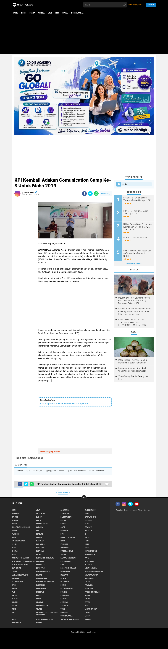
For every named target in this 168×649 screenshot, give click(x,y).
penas (14, 588)
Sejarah (39, 602)
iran (14, 554)
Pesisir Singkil (67, 588)
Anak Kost (40, 513)
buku (87, 524)
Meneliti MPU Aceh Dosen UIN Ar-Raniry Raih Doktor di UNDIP (137, 253)
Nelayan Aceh (17, 582)
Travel (65, 13)
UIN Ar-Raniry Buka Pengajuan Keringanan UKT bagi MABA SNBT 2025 (137, 227)
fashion (15, 534)
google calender (68, 537)
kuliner (88, 565)
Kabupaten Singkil (68, 558)
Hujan (14, 544)
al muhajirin (90, 510)
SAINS (87, 599)
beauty (15, 520)
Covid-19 (88, 527)
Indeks (24, 13)
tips (87, 606)
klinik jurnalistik (20, 565)
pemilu (63, 585)
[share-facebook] (84, 193)
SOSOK (87, 602)
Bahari (15, 517)
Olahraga (65, 582)
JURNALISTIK (90, 554)
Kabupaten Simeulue (45, 558)
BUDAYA (64, 524)
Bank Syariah (66, 517)
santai (15, 602)
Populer (151, 5)
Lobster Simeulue (68, 568)
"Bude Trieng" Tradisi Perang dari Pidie (133, 377)
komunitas (41, 565)
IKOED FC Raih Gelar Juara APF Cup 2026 (135, 212)
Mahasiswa (65, 571)
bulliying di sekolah (21, 527)
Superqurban (42, 606)
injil (87, 548)
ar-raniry (65, 513)
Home (15, 13)
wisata (39, 623)
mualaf (64, 578)
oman (87, 582)
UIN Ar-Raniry (91, 609)
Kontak (147, 510)
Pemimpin (89, 585)
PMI (13, 592)
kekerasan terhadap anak (23, 561)
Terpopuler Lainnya (133, 263)
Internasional (77, 13)
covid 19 (64, 527)
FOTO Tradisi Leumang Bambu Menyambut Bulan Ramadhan (132, 361)
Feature (39, 534)
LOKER (14, 571)
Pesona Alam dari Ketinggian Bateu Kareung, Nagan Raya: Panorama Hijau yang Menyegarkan (134, 311)
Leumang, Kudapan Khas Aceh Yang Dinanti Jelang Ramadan (132, 369)
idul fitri (65, 544)
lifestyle (40, 568)
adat (38, 510)
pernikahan (41, 588)
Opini (14, 585)
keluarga (40, 561)
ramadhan (65, 595)
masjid (39, 575)
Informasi (65, 548)
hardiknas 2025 (18, 541)
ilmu (57, 13)
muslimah (89, 578)
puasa (38, 595)
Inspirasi (40, 551)
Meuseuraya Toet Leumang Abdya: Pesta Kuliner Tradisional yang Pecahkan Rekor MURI (134, 301)
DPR (37, 531)
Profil (14, 595)
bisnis (14, 524)
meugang (64, 575)
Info (13, 548)
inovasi (15, 551)
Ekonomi (64, 531)
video (87, 616)
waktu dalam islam (44, 619)
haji (87, 537)
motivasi (15, 578)
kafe (87, 558)
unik (14, 612)
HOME (87, 541)
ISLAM (38, 554)
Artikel (41, 13)
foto (62, 534)
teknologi (65, 606)
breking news (42, 524)
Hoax (63, 541)
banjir (39, 517)
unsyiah (64, 612)
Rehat (87, 595)
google (39, 537)
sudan (14, 606)
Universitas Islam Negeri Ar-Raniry (47, 613)
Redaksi (119, 510)
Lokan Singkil (91, 568)
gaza (14, 537)
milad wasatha (91, 575)
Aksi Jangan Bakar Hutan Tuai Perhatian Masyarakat (64, 403)
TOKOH (14, 609)
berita (32, 13)
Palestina (40, 585)
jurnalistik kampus (20, 558)
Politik (64, 592)
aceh (50, 13)
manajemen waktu (20, 575)
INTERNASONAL (91, 551)
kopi (62, 565)
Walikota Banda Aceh (70, 619)
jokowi (63, 554)
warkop (88, 619)
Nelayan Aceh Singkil (45, 582)
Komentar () (105, 194)
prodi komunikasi (92, 592)
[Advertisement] (84, 35)
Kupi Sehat (16, 568)
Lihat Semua (63, 492)
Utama (87, 612)
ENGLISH (88, 531)
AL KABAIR (65, 510)
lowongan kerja (43, 571)
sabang (64, 599)
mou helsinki (42, 578)
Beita (38, 520)
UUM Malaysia (66, 616)
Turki (63, 609)
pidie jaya (89, 588)
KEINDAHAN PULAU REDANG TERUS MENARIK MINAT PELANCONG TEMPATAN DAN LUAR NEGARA (132, 322)
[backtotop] (84, 497)
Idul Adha (40, 544)
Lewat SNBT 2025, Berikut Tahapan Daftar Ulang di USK (137, 199)
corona (39, 527)
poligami (40, 592)
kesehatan (89, 561)
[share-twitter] (90, 193)
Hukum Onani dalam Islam (135, 237)
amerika (15, 513)
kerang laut (66, 561)
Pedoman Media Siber (133, 510)
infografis (41, 548)
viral (14, 619)
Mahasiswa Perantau (94, 571)
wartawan (16, 623)
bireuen (88, 520)
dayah (14, 531)
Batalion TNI (90, 517)
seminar (64, 602)
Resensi (15, 599)
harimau (40, 541)
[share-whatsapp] (96, 193)
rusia (38, 599)
